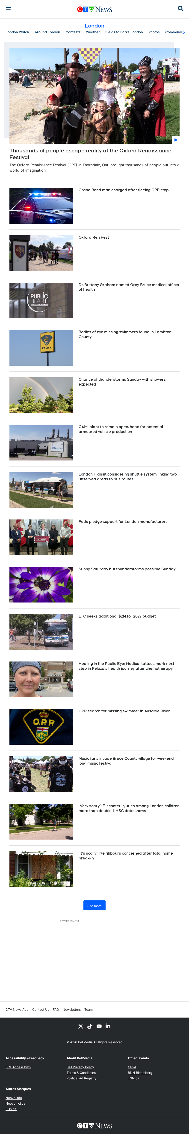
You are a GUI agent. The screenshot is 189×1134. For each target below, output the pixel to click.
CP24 (132, 1067)
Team (88, 1009)
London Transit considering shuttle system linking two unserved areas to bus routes (128, 476)
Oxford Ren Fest (94, 237)
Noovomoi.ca (15, 1103)
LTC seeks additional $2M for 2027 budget (117, 616)
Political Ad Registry (82, 1078)
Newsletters (72, 1009)
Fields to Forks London (124, 32)
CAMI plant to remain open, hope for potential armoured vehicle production (121, 429)
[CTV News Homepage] (94, 9)
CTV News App (17, 1009)
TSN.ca (133, 1078)
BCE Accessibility (18, 1067)
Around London (47, 32)
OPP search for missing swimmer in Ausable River (124, 711)
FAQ (56, 1009)
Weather (93, 32)
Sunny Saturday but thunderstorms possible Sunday (127, 569)
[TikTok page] (90, 1026)
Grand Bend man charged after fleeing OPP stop (124, 190)
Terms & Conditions (81, 1073)
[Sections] (8, 9)
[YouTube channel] (99, 1026)
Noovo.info (14, 1098)
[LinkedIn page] (108, 1026)
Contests (73, 32)
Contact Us (40, 1009)
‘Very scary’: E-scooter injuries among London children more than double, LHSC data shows (129, 808)
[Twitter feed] (80, 1026)
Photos (154, 32)
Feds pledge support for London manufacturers (123, 521)
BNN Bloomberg (140, 1073)
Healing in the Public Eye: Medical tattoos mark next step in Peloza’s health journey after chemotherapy (126, 666)
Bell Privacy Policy (80, 1067)
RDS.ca (11, 1109)
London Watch (17, 32)
